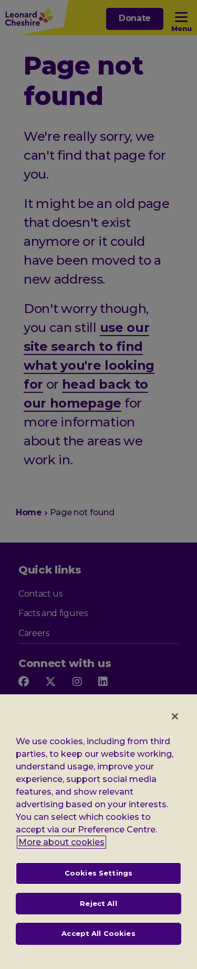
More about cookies (61, 842)
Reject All (98, 903)
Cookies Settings (98, 873)
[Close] (174, 716)
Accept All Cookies (98, 933)
